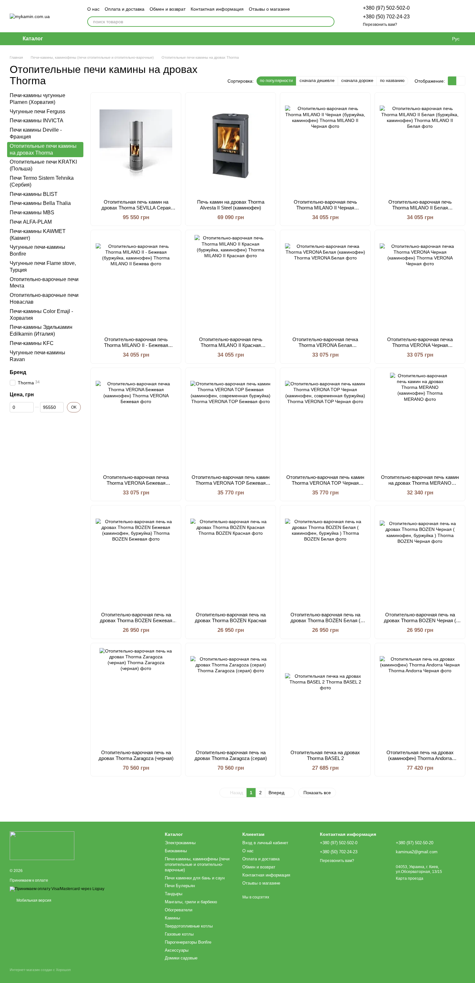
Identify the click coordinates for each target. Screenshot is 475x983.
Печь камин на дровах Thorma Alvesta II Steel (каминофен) (230, 204)
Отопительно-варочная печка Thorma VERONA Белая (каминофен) (325, 345)
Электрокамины (180, 842)
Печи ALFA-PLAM (31, 222)
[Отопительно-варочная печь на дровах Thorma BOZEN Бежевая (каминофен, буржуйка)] (136, 558)
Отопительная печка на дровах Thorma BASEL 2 (325, 755)
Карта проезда (409, 878)
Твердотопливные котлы (189, 926)
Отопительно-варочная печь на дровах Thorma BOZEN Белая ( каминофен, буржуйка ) (325, 620)
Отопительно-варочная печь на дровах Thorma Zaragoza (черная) (136, 755)
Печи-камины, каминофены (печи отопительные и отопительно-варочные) (197, 864)
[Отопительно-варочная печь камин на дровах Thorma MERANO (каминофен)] (420, 421)
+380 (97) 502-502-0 (386, 8)
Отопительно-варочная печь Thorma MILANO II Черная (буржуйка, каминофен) (325, 207)
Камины (172, 918)
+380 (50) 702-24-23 (386, 16)
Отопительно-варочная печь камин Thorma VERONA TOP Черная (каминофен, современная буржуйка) (325, 485)
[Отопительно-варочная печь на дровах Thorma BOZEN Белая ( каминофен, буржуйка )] (325, 558)
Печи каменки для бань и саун (195, 878)
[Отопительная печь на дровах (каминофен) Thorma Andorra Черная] (420, 696)
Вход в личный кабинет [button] (265, 842)
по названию (392, 80)
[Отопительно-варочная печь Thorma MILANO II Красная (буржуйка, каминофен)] (230, 283)
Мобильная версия (33, 900)
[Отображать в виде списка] (461, 80)
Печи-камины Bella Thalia (40, 203)
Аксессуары (176, 950)
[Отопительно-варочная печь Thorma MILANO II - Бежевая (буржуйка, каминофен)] (136, 283)
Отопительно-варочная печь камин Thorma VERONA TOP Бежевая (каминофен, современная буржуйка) (230, 485)
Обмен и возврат (167, 9)
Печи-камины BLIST (34, 194)
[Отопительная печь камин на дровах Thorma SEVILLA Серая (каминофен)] (136, 145)
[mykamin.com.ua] (42, 845)
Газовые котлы (179, 934)
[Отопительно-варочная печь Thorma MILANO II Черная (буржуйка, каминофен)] (325, 145)
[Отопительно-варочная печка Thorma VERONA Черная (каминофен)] (420, 283)
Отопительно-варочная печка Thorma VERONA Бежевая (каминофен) (136, 482)
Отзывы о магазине (269, 9)
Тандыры (173, 893)
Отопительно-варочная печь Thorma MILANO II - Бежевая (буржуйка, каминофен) (136, 345)
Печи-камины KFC (32, 343)
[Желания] (426, 16)
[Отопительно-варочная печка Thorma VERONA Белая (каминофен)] (325, 283)
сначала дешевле (317, 80)
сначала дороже (357, 80)
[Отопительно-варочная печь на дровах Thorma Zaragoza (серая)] (230, 696)
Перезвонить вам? (380, 24)
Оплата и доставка (124, 9)
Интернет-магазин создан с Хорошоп (40, 970)
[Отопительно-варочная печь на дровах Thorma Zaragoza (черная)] (136, 696)
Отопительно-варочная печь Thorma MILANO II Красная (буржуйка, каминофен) (230, 345)
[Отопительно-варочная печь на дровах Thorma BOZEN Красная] (230, 558)
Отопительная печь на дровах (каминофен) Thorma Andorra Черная (420, 758)
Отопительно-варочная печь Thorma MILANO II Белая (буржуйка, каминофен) (420, 207)
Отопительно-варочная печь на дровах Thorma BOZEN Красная (230, 617)
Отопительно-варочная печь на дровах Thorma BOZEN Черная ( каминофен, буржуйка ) (420, 620)
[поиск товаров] (329, 21)
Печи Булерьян (180, 885)
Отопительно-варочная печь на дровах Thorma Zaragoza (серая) (231, 755)
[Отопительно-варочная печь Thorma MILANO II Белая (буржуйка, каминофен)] (420, 145)
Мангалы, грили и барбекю (191, 901)
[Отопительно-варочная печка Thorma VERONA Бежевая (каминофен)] (136, 421)
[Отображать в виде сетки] (452, 80)
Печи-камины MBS (32, 212)
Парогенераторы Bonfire (188, 942)
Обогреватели (178, 909)
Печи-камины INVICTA (36, 120)
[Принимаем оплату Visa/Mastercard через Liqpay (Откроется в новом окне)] (57, 889)
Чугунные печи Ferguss (37, 111)
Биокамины (176, 850)
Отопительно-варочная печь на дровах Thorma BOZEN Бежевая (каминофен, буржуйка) (136, 620)
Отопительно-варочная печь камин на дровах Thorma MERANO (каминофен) (420, 482)
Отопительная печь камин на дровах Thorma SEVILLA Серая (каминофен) (136, 207)
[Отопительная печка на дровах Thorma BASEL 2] (325, 696)
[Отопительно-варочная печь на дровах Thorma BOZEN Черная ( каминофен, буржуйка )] (420, 558)
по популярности (276, 80)
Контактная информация (217, 9)
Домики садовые (181, 958)
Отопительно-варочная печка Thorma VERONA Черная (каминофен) (420, 345)
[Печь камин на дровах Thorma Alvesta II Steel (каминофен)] (230, 145)
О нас (93, 9)
